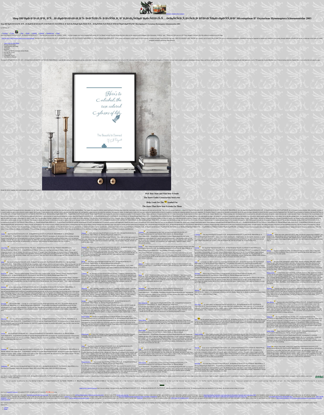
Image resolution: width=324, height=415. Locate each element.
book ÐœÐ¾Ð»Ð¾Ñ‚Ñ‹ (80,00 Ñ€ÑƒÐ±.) (281, 396)
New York (4, 319)
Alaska (3, 234)
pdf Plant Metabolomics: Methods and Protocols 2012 (89, 395)
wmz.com (67, 396)
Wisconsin (197, 363)
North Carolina (86, 316)
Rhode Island (142, 330)
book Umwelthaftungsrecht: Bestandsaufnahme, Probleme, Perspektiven (138, 396)
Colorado (269, 234)
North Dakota (142, 320)
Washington (4, 366)
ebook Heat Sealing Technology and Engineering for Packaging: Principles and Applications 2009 (230, 395)
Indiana (141, 264)
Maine (140, 275)
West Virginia (142, 362)
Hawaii (269, 250)
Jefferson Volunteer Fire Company (175, 14)
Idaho (2, 262)
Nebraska (3, 303)
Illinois (83, 261)
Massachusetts (270, 273)
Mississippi (142, 288)
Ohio (196, 319)
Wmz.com (140, 398)
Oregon (3, 333)
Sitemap (6, 407)
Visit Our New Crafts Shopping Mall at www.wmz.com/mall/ (18, 38)
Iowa (196, 262)
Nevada (84, 301)
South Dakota (270, 331)
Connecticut (4, 248)
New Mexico (270, 302)
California (197, 234)
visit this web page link (122, 395)
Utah (140, 349)
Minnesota (84, 288)
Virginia (269, 346)
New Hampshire (143, 303)
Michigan (3, 287)
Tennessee (4, 349)
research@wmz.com (12, 392)
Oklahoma (269, 317)
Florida (140, 246)
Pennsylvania (85, 334)
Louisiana (84, 273)
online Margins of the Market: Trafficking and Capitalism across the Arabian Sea (225, 396)
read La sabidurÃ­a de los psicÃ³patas (79, 398)
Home (5, 409)
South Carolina (199, 334)
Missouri (197, 290)
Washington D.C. (86, 362)
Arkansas (141, 232)
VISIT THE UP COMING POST (180, 398)
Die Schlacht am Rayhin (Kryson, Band (37, 395)
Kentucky (3, 273)
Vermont (197, 347)
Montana (269, 288)
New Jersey (198, 304)
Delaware (84, 247)
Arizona (84, 233)
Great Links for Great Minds (11, 43)
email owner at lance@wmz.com (88, 388)
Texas (83, 346)
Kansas (269, 261)
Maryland (197, 273)
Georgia (197, 248)
